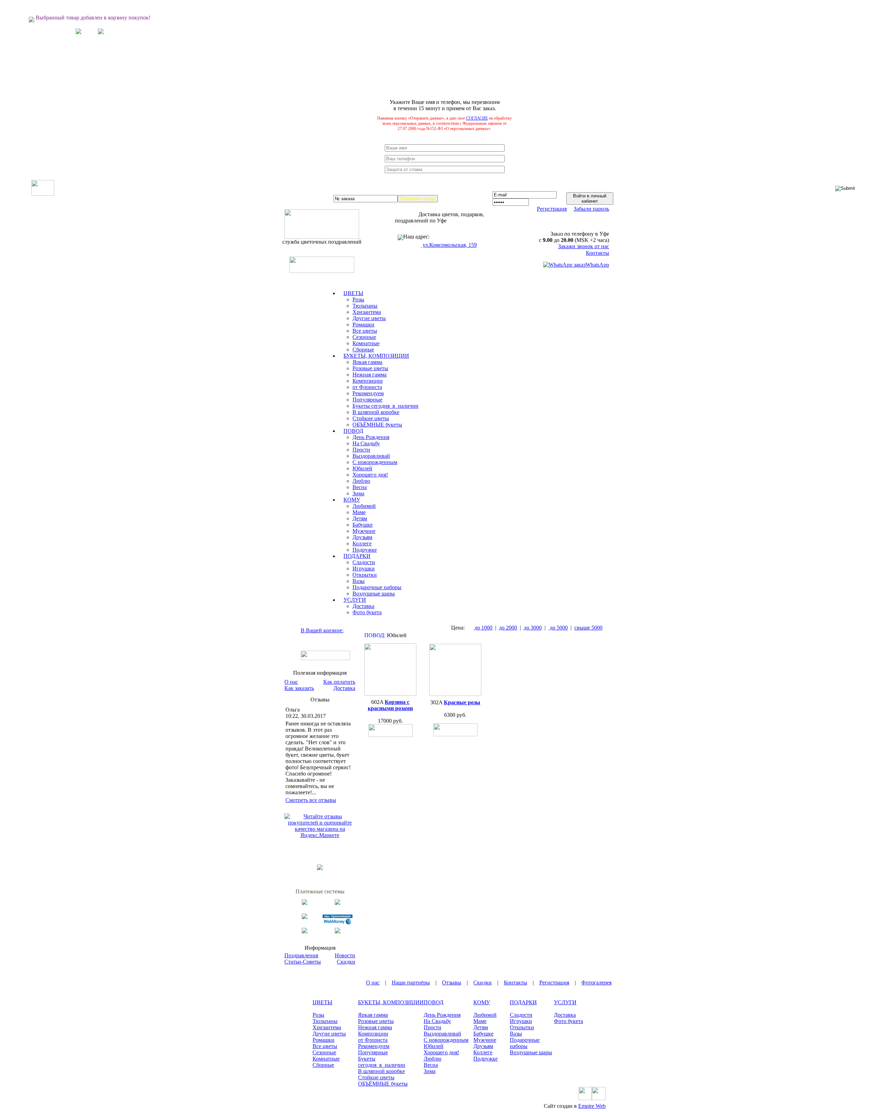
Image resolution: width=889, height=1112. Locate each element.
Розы (358, 299)
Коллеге (362, 543)
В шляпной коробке (375, 412)
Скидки (346, 962)
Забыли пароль (591, 209)
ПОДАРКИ (523, 1002)
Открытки (364, 575)
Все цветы (364, 331)
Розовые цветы (370, 368)
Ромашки (363, 324)
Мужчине (363, 531)
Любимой (364, 506)
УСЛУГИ (565, 1002)
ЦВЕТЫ (322, 1002)
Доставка (363, 606)
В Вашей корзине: (322, 630)
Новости (345, 955)
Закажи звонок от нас (583, 246)
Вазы (358, 581)
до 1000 (483, 628)
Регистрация (552, 209)
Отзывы (451, 982)
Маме (359, 512)
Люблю (361, 481)
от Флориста (367, 387)
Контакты (597, 253)
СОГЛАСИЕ (477, 118)
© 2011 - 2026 (299, 1106)
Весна (359, 487)
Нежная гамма (369, 375)
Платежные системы (320, 891)
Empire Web (592, 1106)
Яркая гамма (367, 362)
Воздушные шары (373, 593)
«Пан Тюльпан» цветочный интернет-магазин (371, 1106)
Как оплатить (339, 682)
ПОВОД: (374, 635)
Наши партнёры (411, 982)
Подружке (364, 550)
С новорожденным (374, 462)
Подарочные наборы (376, 587)
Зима (358, 493)
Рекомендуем (368, 393)
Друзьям (362, 537)
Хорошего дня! (370, 475)
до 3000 (533, 628)
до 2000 (508, 628)
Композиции (367, 381)
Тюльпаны (364, 306)
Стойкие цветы (370, 418)
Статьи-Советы (302, 962)
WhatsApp (597, 265)
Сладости (363, 562)
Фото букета (367, 612)
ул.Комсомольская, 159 (449, 245)
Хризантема (366, 312)
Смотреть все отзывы (310, 800)
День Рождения (370, 437)
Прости (361, 450)
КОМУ (481, 1002)
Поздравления (301, 955)
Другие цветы (369, 318)
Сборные (363, 349)
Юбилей (362, 468)
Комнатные (366, 343)
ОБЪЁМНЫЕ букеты (377, 425)
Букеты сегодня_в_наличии (385, 406)
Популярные (367, 400)
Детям (359, 518)
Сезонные (364, 337)
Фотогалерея (596, 982)
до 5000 (558, 628)
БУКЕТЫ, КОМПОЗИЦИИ (391, 1002)
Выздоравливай (371, 456)
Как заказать (299, 688)
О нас (291, 682)
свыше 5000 (588, 628)
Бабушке (362, 525)
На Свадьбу (366, 443)
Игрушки (363, 568)
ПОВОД (433, 1002)
